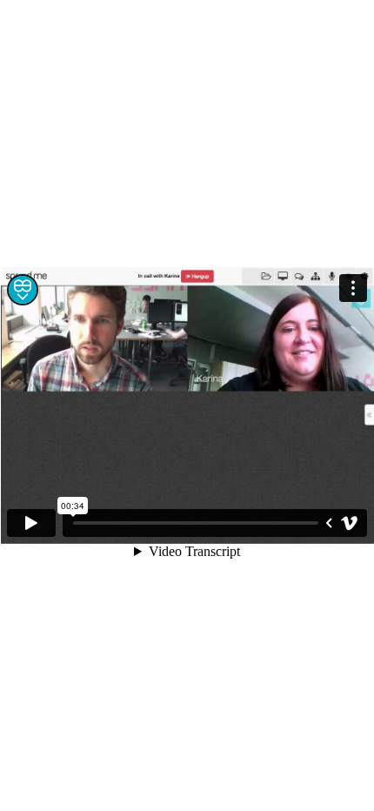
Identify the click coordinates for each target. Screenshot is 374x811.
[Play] (31, 523)
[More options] (353, 288)
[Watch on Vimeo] (349, 523)
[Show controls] (328, 523)
